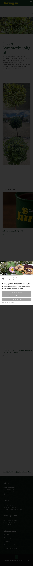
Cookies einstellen (16, 299)
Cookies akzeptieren (17, 292)
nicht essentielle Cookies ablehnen (16, 295)
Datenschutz (5, 302)
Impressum (11, 302)
